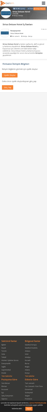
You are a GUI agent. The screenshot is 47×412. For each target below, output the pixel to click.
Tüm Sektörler (6, 376)
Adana (27, 370)
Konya (27, 373)
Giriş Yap (7, 87)
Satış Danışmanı (7, 396)
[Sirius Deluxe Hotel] (6, 13)
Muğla (27, 367)
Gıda (3, 354)
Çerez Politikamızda (37, 403)
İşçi (2, 392)
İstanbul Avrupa (31, 345)
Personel (4, 389)
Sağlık (3, 367)
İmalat (3, 373)
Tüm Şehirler (29, 376)
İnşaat (3, 348)
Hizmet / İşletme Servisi (9, 360)
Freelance (28, 399)
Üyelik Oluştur (10, 75)
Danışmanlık (5, 363)
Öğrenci (4, 399)
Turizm (4, 351)
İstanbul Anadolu (31, 348)
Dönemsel (29, 389)
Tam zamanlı (29, 383)
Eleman (4, 386)
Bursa (27, 363)
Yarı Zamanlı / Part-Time (34, 386)
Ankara (27, 351)
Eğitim (3, 345)
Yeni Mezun (5, 383)
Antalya (27, 357)
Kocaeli (27, 360)
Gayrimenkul (6, 370)
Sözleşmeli (29, 392)
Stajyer (27, 396)
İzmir (27, 354)
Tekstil (3, 357)
